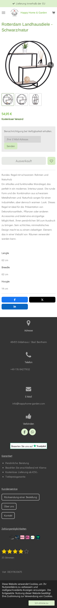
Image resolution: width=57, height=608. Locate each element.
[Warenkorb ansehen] (53, 12)
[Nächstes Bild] (51, 65)
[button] (8, 99)
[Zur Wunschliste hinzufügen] (51, 161)
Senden (11, 146)
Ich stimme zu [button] (41, 603)
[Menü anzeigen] (3, 12)
